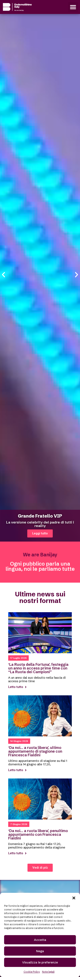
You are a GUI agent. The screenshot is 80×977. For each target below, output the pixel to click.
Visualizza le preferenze (40, 962)
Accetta (40, 940)
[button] (74, 898)
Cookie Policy (32, 971)
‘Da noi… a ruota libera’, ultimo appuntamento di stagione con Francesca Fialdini (35, 751)
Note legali (48, 971)
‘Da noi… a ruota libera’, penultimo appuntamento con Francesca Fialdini (38, 834)
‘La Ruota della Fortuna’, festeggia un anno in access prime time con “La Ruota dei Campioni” (38, 668)
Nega (40, 951)
